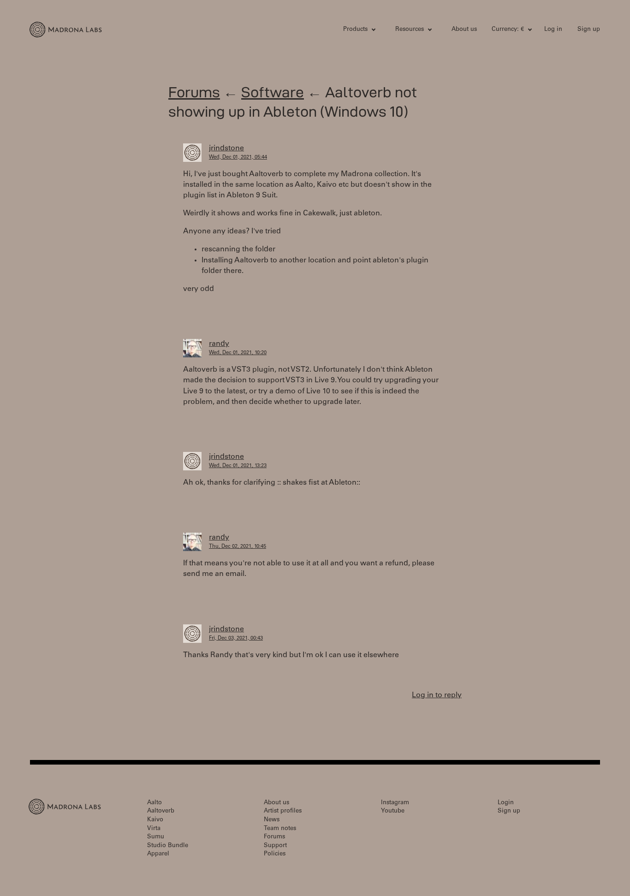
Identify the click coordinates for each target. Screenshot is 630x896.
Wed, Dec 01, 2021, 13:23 (238, 466)
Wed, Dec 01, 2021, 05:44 (238, 157)
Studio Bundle (167, 846)
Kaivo (155, 820)
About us (464, 30)
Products (355, 30)
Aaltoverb (160, 811)
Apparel (158, 854)
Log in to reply (437, 695)
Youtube (392, 811)
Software (272, 92)
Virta (153, 829)
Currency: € (508, 30)
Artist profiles (283, 811)
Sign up (588, 30)
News (271, 820)
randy (219, 344)
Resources (409, 30)
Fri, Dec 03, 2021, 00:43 (236, 638)
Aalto (154, 803)
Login (506, 803)
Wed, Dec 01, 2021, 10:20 (238, 353)
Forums (194, 92)
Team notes (280, 829)
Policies (274, 854)
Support (275, 846)
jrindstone (226, 148)
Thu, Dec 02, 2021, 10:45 (237, 546)
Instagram (395, 803)
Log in (553, 30)
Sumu (155, 837)
